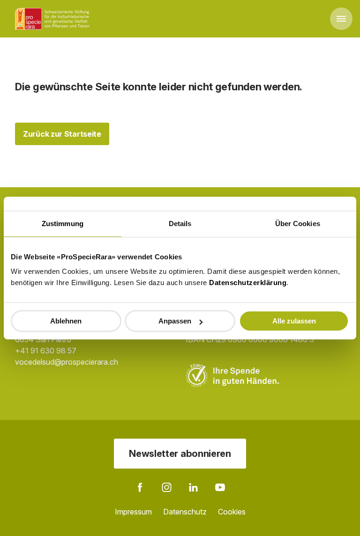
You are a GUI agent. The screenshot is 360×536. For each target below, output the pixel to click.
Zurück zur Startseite (62, 134)
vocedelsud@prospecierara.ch (66, 362)
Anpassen (174, 321)
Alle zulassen (294, 321)
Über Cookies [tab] (297, 224)
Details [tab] (180, 224)
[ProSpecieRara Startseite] (54, 18)
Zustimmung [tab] (62, 224)
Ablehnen (66, 321)
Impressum (133, 511)
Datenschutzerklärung (247, 282)
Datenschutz (185, 511)
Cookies (232, 511)
